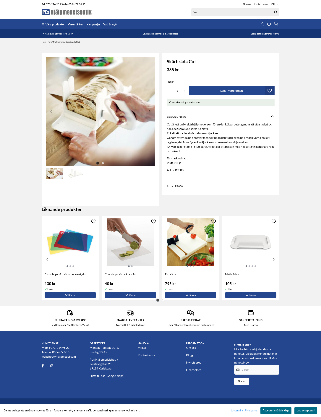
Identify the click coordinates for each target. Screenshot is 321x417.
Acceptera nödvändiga (276, 410)
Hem (44, 41)
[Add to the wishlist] (93, 221)
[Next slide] (149, 111)
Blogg (189, 355)
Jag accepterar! (306, 410)
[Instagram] (54, 366)
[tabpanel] (70, 258)
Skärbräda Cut (73, 41)
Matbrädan (232, 274)
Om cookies (193, 370)
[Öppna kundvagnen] (276, 24)
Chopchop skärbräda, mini (120, 274)
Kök (50, 41)
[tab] (97, 163)
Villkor (274, 4)
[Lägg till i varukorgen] (232, 90)
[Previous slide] (51, 111)
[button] (270, 90)
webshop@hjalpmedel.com (59, 356)
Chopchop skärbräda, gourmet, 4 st (66, 274)
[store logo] (67, 12)
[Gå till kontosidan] (262, 24)
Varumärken (76, 24)
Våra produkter (55, 24)
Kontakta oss (261, 4)
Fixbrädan (171, 274)
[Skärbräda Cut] (100, 111)
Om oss (247, 4)
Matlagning (58, 41)
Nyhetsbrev (193, 362)
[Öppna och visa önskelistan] (269, 24)
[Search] (275, 12)
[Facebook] (46, 366)
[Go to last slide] (48, 259)
